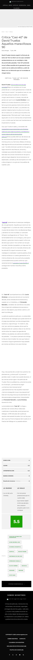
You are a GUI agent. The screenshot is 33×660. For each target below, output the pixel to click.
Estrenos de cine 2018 (16, 556)
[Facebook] (9, 655)
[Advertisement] (16, 183)
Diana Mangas (5, 50)
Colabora (16, 8)
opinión (12, 570)
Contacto (22, 638)
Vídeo (28, 5)
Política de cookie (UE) (16, 650)
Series (10, 5)
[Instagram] (16, 655)
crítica (12, 551)
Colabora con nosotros (16, 642)
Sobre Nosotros (13, 638)
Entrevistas (22, 5)
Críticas (5, 5)
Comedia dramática (15, 546)
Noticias (15, 5)
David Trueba (22, 551)
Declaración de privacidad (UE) (16, 646)
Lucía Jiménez (14, 565)
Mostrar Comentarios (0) (15, 584)
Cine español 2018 (15, 542)
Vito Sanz (12, 575)
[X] (13, 655)
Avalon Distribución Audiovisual (15, 537)
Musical (24, 565)
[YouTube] (20, 655)
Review (21, 570)
